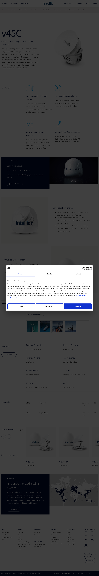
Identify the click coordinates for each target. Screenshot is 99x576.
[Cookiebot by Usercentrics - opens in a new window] (83, 268)
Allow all (78, 306)
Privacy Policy (15, 298)
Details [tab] (49, 274)
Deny (21, 306)
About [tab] (78, 274)
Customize (48, 306)
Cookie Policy (81, 295)
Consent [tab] (20, 274)
